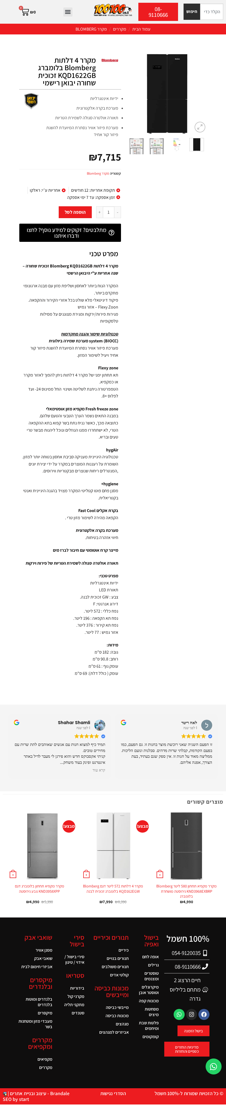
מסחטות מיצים (152, 1011)
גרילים (153, 965)
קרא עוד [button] (99, 770)
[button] (67, 12)
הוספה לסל (75, 212)
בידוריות (77, 988)
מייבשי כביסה (117, 1007)
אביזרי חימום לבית (36, 967)
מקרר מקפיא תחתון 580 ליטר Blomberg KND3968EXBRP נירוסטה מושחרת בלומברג (186, 891)
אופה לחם (150, 957)
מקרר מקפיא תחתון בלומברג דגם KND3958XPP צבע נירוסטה (39, 889)
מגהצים (122, 1024)
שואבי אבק (43, 958)
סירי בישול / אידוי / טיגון (74, 959)
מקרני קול (76, 996)
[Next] (131, 94)
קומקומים (150, 1036)
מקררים (119, 29)
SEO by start (16, 1099)
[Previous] (198, 94)
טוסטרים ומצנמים (151, 976)
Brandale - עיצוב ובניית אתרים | (38, 1093)
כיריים (124, 950)
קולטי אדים (119, 975)
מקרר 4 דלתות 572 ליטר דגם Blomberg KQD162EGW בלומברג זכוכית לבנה (113, 889)
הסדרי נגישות (113, 1093)
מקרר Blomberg (91, 29)
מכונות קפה (149, 1001)
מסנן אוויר (44, 950)
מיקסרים (45, 1013)
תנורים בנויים (118, 958)
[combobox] (211, 12)
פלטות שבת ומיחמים (149, 1025)
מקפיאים (44, 1059)
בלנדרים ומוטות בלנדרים (39, 1002)
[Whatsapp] (179, 1014)
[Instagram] (191, 1014)
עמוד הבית (141, 29)
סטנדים (78, 1013)
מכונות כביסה (117, 1016)
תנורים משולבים (115, 967)
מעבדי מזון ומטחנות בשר (35, 1024)
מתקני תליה (74, 1005)
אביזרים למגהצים (114, 1032)
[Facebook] (203, 1014)
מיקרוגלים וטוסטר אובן (149, 989)
